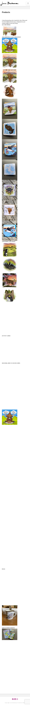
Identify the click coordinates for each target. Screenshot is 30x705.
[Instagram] (17, 699)
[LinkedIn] (15, 699)
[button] (28, 3)
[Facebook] (13, 699)
